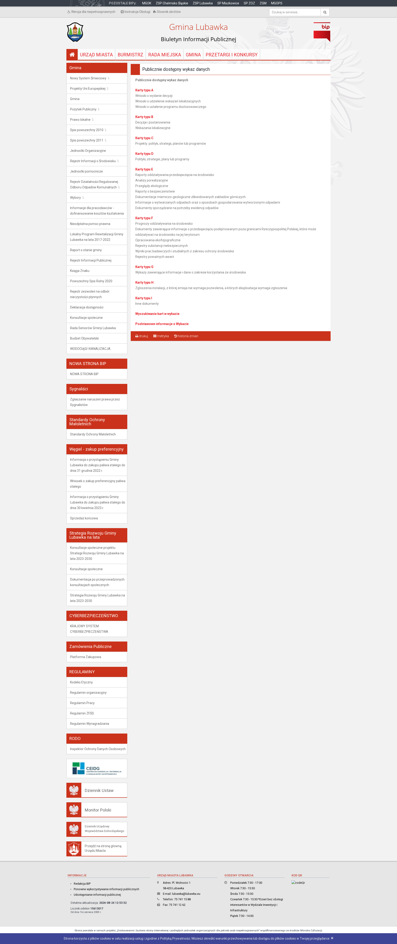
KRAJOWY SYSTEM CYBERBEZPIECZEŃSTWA (89, 628)
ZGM (263, 3)
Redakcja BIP (82, 883)
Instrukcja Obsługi (137, 12)
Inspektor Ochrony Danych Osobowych (98, 749)
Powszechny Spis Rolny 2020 (91, 281)
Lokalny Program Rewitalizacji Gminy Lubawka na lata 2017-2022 (96, 237)
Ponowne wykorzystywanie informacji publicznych (106, 889)
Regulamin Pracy (82, 703)
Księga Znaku (79, 271)
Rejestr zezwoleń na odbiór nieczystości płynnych (90, 294)
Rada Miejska (164, 55)
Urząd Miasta (96, 55)
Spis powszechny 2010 (86, 130)
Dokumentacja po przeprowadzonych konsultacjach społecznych (97, 582)
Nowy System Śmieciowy (88, 78)
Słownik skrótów (168, 12)
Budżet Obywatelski (84, 338)
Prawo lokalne (80, 119)
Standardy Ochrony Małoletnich (93, 434)
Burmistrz (130, 55)
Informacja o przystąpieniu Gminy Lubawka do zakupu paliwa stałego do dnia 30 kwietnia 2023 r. (97, 502)
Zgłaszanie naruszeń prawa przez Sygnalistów (95, 402)
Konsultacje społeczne (86, 317)
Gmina (193, 55)
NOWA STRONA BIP (84, 374)
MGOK (146, 3)
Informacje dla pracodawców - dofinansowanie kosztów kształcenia (97, 210)
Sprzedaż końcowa (84, 518)
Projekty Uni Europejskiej (87, 88)
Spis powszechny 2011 (86, 140)
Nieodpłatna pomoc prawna (90, 224)
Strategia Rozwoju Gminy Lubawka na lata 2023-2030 (97, 598)
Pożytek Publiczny (83, 109)
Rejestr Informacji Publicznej (90, 260)
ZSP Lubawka (203, 3)
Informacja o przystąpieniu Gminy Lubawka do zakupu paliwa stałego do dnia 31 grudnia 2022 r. (97, 465)
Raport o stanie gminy (86, 250)
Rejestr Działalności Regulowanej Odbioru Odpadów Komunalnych (94, 184)
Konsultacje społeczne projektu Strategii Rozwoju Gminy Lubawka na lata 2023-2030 (97, 553)
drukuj (143, 336)
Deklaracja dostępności (86, 307)
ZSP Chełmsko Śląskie (172, 3)
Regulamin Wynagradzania (89, 723)
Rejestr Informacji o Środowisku (93, 161)
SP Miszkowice (228, 3)
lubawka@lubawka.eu (186, 893)
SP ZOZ (249, 3)
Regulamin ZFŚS (82, 713)
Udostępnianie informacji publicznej (97, 894)
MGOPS (276, 3)
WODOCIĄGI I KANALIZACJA (90, 349)
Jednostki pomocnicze (86, 171)
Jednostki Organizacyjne (88, 151)
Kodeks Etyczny (81, 682)
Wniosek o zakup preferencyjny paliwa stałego (97, 483)
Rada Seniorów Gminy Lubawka (93, 328)
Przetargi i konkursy (232, 55)
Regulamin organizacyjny (88, 692)
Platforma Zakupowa (85, 657)
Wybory (75, 197)
